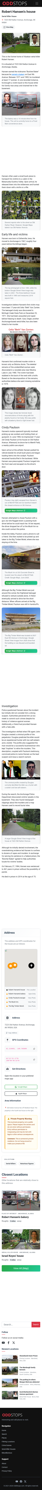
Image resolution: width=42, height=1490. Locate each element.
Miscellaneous (7, 1453)
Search (36, 1324)
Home (4, 1430)
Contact (5, 1467)
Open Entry (32, 994)
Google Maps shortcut (14, 510)
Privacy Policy (7, 1471)
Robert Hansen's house (17, 990)
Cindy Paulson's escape (17, 998)
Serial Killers (11, 1164)
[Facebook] (8, 1342)
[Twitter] (25, 1481)
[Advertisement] (21, 152)
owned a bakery (18, 74)
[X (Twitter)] (13, 1342)
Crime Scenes (6, 1445)
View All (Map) (21, 1268)
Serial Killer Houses (8, 1449)
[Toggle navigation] (37, 3)
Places (4, 1438)
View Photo (32, 998)
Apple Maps (22, 1093)
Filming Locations (8, 1442)
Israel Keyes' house (13, 1255)
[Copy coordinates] (34, 1059)
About (4, 1464)
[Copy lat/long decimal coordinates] (34, 1048)
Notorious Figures (27, 1164)
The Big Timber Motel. (16, 1006)
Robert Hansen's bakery (17, 994)
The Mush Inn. (14, 1002)
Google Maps (22, 1087)
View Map (9, 27)
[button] (31, 965)
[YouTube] (3, 1342)
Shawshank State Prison (28, 1356)
